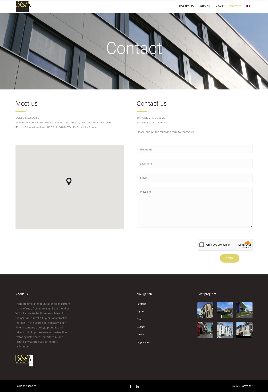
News (139, 319)
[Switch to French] (248, 6)
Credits (140, 334)
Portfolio (141, 304)
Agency (141, 311)
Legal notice (143, 342)
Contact (141, 327)
